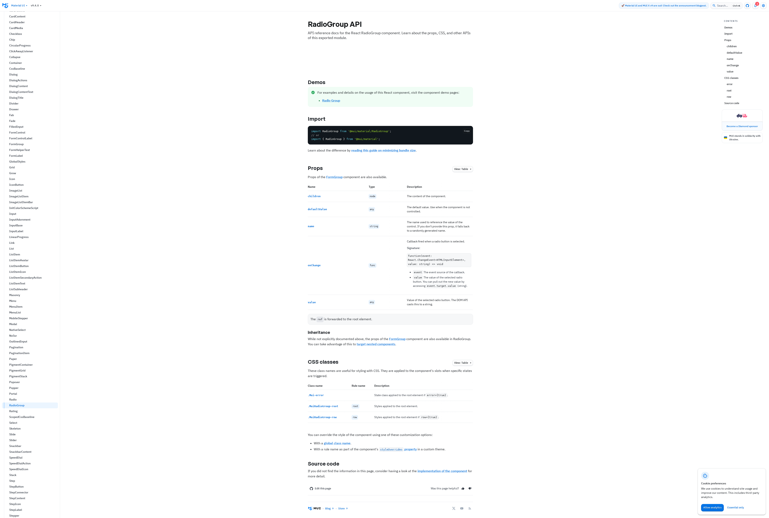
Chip (12, 39)
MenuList (15, 312)
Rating (13, 411)
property (398, 449)
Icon (12, 179)
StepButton (16, 486)
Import (317, 118)
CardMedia (16, 28)
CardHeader (17, 22)
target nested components (376, 344)
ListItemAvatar (18, 260)
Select (13, 423)
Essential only (735, 507)
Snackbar (15, 446)
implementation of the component (442, 471)
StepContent (17, 498)
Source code (323, 463)
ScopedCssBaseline (21, 417)
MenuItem (15, 306)
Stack (12, 475)
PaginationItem (19, 353)
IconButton (16, 185)
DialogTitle (16, 97)
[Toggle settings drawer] (763, 5)
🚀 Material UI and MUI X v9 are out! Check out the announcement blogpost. (663, 5)
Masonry (14, 295)
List (11, 248)
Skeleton (15, 428)
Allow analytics (712, 507)
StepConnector (18, 492)
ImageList (15, 190)
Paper (13, 359)
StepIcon (15, 504)
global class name (337, 443)
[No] (470, 488)
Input (12, 214)
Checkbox (15, 34)
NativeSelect (17, 330)
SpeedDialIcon (18, 469)
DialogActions (18, 80)
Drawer (14, 109)
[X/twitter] (454, 508)
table (461, 169)
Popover (14, 382)
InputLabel (16, 231)
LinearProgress (19, 237)
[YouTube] (462, 508)
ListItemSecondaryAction (25, 277)
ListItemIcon (17, 272)
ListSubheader (18, 289)
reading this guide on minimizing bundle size (383, 150)
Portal (13, 394)
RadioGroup (16, 405)
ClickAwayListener (21, 51)
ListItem (14, 254)
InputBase (16, 225)
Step (12, 481)
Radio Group (331, 100)
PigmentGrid (17, 370)
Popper (13, 388)
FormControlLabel (20, 138)
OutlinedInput (18, 341)
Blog (328, 508)
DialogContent (18, 86)
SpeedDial (15, 457)
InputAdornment (19, 219)
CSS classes (323, 361)
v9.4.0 (35, 5)
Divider (13, 103)
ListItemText (17, 283)
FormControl (17, 132)
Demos (317, 82)
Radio (13, 399)
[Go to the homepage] (5, 5)
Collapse (14, 57)
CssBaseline (17, 68)
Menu (12, 301)
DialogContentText (21, 92)
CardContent (17, 16)
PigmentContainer (21, 364)
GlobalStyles (17, 161)
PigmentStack (18, 376)
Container (15, 63)
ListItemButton (19, 266)
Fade (12, 121)
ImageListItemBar (21, 202)
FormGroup (16, 144)
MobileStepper (18, 318)
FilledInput (16, 126)
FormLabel (16, 156)
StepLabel (15, 510)
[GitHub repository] (747, 5)
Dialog (13, 74)
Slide (12, 434)
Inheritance (319, 332)
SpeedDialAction (20, 463)
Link (12, 243)
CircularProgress (20, 45)
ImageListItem (18, 196)
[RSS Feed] (470, 508)
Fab (11, 115)
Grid (12, 167)
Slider (13, 440)
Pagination (16, 347)
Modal (13, 324)
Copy (467, 130)
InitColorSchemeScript (23, 208)
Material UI (18, 5)
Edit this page (323, 488)
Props (315, 168)
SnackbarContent (20, 452)
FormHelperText (19, 150)
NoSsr (13, 335)
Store (341, 508)
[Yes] (463, 488)
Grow (12, 173)
